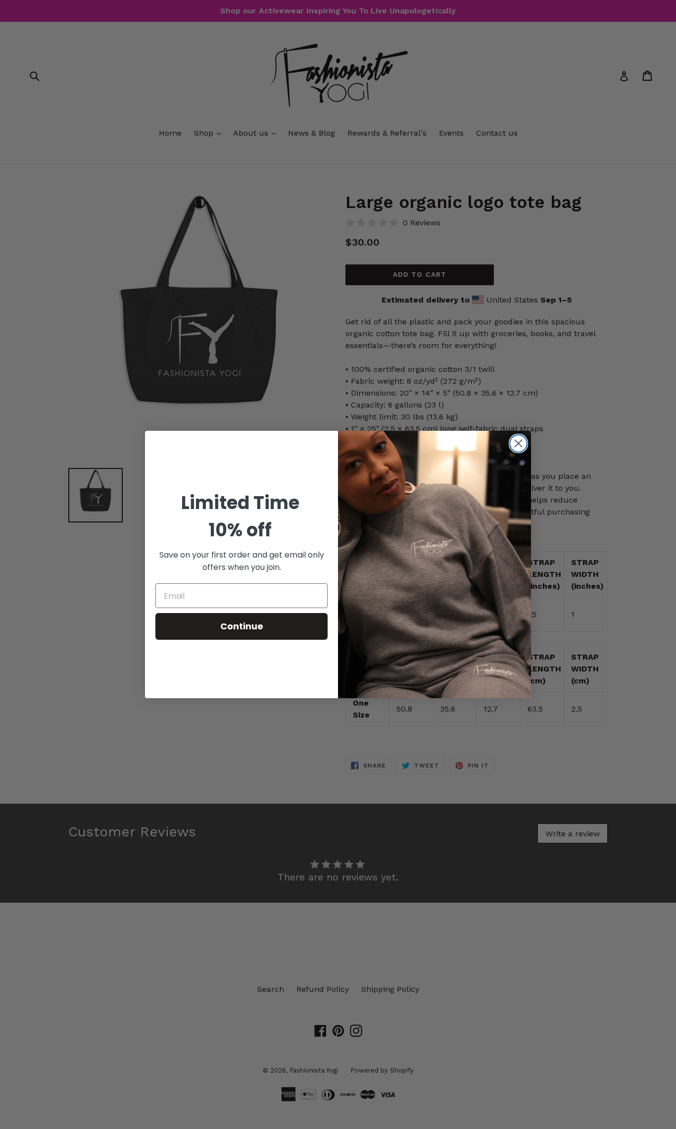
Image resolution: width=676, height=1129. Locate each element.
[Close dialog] (518, 443)
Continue (241, 626)
